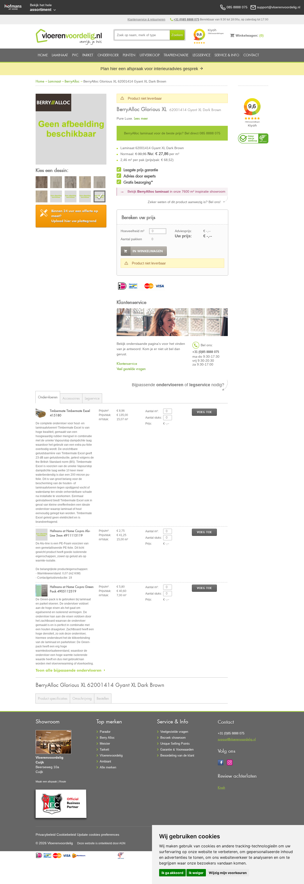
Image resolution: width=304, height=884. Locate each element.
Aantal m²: (151, 411)
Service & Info (226, 55)
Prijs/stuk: (105, 415)
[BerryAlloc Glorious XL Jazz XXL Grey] (70, 183)
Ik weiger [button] (196, 873)
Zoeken (177, 35)
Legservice (201, 55)
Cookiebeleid (66, 834)
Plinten (129, 55)
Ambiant (105, 761)
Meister (105, 743)
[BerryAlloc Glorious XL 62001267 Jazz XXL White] (56, 197)
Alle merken (108, 767)
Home (43, 55)
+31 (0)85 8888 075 (186, 19)
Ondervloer (108, 55)
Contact (251, 55)
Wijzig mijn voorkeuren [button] (228, 873)
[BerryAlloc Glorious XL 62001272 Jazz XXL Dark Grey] (85, 197)
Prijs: (148, 423)
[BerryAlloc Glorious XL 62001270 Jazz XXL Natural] (70, 197)
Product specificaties (52, 698)
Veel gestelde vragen (131, 368)
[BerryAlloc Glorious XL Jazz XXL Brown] (42, 183)
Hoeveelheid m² (132, 231)
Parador (105, 731)
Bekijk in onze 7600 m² (176, 191)
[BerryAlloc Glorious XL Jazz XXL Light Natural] (85, 183)
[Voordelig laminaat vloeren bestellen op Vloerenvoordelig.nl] (69, 36)
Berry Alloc (107, 737)
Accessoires (71, 398)
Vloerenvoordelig (111, 755)
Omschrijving (82, 698)
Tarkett (104, 749)
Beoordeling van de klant (177, 755)
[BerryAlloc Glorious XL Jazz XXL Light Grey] (99, 183)
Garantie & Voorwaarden (177, 749)
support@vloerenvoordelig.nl (237, 739)
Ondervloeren (47, 397)
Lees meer (141, 118)
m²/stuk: (104, 419)
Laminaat (60, 55)
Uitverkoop (150, 55)
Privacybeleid (46, 834)
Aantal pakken (131, 239)
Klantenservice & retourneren (146, 19)
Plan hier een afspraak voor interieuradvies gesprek (149, 68)
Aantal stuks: (153, 417)
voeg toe (204, 412)
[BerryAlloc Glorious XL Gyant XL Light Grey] (56, 183)
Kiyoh (221, 787)
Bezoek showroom (173, 737)
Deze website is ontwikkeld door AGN (101, 843)
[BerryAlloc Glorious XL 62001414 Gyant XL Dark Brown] (71, 130)
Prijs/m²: (104, 410)
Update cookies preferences (98, 834)
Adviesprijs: (183, 231)
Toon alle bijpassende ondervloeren (68, 670)
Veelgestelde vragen (174, 731)
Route (62, 781)
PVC (75, 55)
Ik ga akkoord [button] (172, 873)
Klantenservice (127, 363)
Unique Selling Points (175, 743)
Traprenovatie (176, 55)
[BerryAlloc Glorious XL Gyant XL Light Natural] (42, 197)
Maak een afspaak (46, 781)
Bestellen (103, 698)
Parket (87, 55)
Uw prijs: (183, 236)
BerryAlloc (72, 81)
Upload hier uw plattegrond (74, 216)
